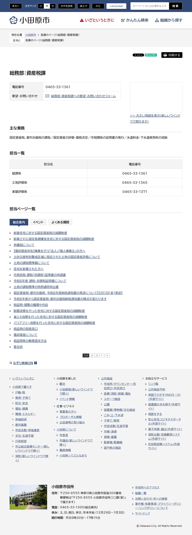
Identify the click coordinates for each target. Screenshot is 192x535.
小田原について (66, 429)
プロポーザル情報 (71, 417)
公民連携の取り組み (72, 422)
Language (116, 6)
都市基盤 (21, 424)
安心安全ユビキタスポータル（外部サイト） (164, 421)
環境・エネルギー (25, 414)
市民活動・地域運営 (27, 430)
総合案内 (19, 222)
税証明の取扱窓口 (26, 328)
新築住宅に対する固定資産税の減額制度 (40, 232)
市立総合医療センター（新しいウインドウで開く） (32, 448)
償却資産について (25, 334)
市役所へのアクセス (147, 487)
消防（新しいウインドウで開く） (31, 458)
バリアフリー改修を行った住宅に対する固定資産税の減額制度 (54, 322)
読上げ (83, 6)
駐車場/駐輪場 (113, 442)
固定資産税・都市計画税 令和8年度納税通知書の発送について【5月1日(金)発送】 (68, 292)
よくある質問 (60, 222)
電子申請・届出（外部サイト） (165, 429)
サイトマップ (142, 513)
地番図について (24, 244)
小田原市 (29, 20)
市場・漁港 (110, 431)
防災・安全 (21, 403)
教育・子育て (23, 397)
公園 (107, 404)
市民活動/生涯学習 (116, 426)
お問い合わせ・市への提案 (151, 498)
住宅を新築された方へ (29, 268)
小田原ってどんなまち (73, 455)
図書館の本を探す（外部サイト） (164, 406)
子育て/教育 (111, 420)
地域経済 (21, 419)
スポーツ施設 (112, 399)
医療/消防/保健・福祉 (117, 393)
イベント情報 (67, 399)
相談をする (155, 414)
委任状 (18, 346)
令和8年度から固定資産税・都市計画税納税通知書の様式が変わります (60, 298)
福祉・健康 (21, 408)
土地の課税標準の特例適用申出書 (36, 286)
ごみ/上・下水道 (113, 415)
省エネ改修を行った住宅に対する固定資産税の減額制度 (50, 316)
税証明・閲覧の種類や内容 (31, 304)
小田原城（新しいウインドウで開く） (76, 391)
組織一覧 (141, 493)
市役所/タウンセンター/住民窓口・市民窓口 (120, 386)
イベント (38, 222)
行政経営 (21, 441)
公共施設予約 (156, 389)
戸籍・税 (20, 392)
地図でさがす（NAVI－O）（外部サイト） (164, 396)
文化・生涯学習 (24, 435)
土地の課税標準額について (31, 262)
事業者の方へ (68, 411)
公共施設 (106, 378)
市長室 (64, 435)
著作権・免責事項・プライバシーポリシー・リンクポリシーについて (158, 505)
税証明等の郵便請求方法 (30, 340)
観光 (62, 384)
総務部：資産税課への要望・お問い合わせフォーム (83, 95)
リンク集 (153, 384)
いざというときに (23, 378)
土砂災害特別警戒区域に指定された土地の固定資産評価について (57, 256)
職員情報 (65, 450)
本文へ (15, 6)
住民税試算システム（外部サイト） (164, 446)
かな (96, 6)
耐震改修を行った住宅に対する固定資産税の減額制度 (49, 310)
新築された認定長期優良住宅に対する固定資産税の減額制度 (54, 238)
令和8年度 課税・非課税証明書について (40, 280)
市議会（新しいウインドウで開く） (76, 442)
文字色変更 (67, 6)
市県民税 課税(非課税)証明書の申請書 (40, 274)
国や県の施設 (112, 447)
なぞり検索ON (23, 362)
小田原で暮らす (22, 387)
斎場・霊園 (110, 437)
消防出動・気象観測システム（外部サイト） (164, 436)
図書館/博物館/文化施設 (119, 409)
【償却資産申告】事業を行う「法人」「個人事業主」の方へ (49, 250)
